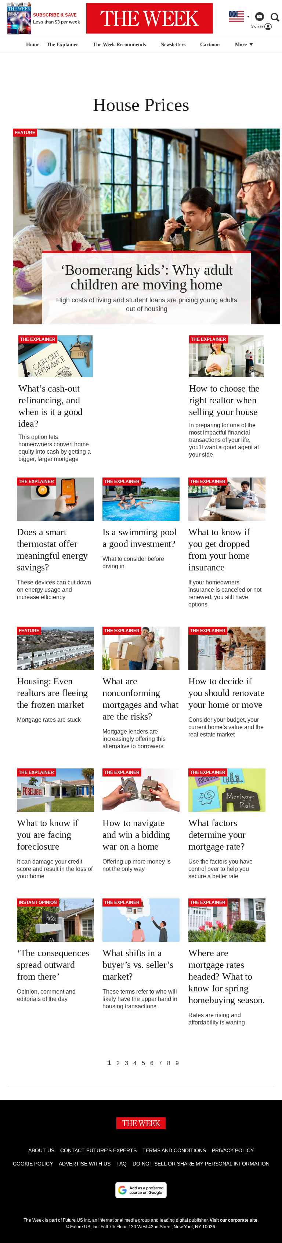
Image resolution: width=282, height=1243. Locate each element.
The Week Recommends (119, 44)
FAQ (121, 1164)
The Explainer (62, 44)
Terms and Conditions (174, 1150)
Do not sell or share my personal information (201, 1164)
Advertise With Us (85, 1164)
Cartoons (210, 44)
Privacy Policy (233, 1150)
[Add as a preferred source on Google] (141, 1190)
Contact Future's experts (98, 1150)
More (241, 44)
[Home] (31, 45)
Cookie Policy (33, 1164)
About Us (41, 1150)
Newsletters (172, 44)
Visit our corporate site (233, 1220)
